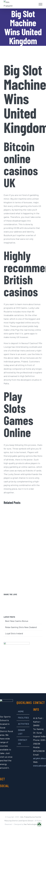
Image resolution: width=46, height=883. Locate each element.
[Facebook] (16, 599)
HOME (21, 711)
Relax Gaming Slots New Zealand (21, 627)
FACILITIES (23, 717)
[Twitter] (19, 599)
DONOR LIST (21, 732)
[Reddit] (26, 599)
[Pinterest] (23, 599)
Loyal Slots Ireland (14, 633)
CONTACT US (22, 742)
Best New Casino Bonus (16, 621)
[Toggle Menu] (40, 4)
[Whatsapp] (30, 599)
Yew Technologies (30, 824)
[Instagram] (5, 795)
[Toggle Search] (34, 4)
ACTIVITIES (23, 723)
